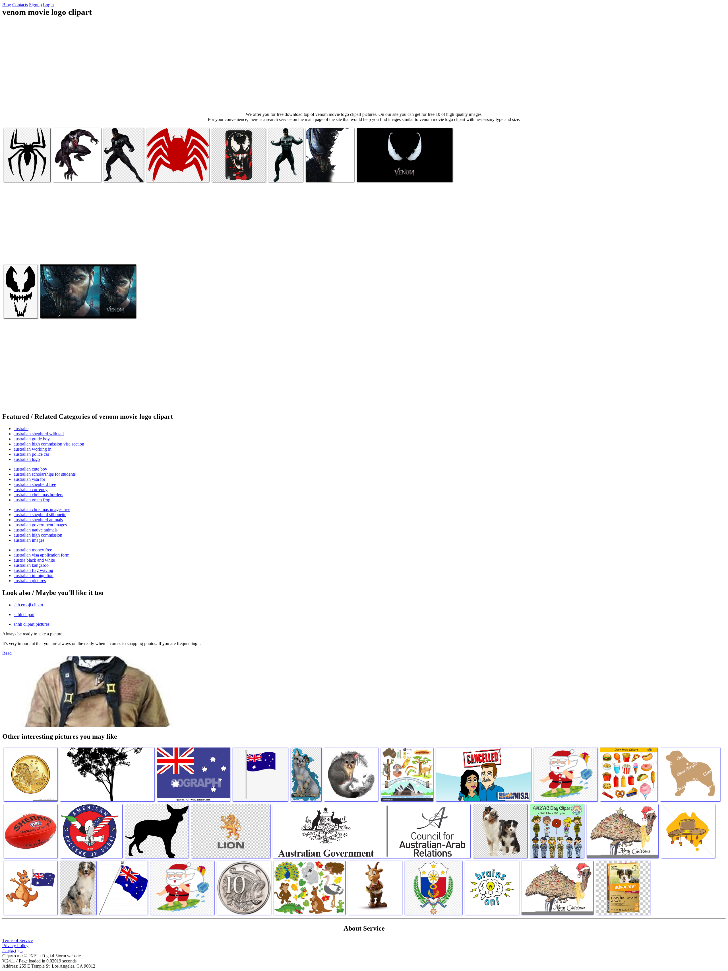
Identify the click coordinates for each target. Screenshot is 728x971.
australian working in (32, 449)
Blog (6, 4)
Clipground (28, 954)
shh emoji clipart (28, 604)
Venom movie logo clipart (26, 174)
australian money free (33, 549)
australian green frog (32, 499)
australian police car (31, 454)
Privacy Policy (15, 945)
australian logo (27, 459)
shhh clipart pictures (31, 624)
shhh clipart (24, 614)
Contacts (20, 4)
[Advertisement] (364, 64)
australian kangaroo (31, 565)
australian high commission (38, 535)
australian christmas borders (38, 494)
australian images (29, 540)
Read (7, 653)
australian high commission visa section (49, 444)
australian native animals (35, 529)
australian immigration (33, 575)
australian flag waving (33, 570)
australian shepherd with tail (39, 433)
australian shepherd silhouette (40, 514)
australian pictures (30, 580)
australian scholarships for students (45, 474)
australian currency (30, 489)
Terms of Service (17, 940)
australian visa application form (41, 555)
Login (48, 4)
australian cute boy (30, 469)
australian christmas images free (42, 509)
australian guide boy (32, 438)
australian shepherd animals (38, 519)
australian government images (40, 524)
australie (21, 428)
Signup (35, 4)
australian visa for (29, 479)
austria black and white (34, 560)
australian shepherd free (35, 484)
